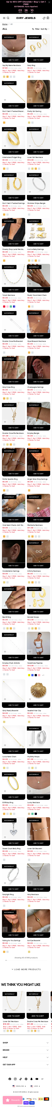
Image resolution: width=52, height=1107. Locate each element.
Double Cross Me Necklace (13, 433)
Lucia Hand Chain (9, 756)
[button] (4, 18)
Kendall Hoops (33, 617)
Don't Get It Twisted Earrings (13, 203)
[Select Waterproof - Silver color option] (14, 76)
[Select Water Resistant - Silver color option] (10, 76)
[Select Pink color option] (39, 675)
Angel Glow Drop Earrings (37, 479)
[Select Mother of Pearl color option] (29, 814)
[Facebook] (9, 1079)
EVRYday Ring (7, 802)
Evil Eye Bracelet (33, 940)
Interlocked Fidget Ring (11, 157)
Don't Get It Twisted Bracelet (13, 111)
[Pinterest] (26, 1079)
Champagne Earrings (35, 387)
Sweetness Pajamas (34, 663)
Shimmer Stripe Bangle (36, 203)
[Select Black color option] (35, 675)
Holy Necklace (33, 894)
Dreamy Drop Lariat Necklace (13, 249)
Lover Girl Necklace (35, 157)
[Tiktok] (20, 1079)
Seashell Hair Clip (34, 711)
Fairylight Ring (8, 894)
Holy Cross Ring (8, 387)
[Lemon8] (42, 1079)
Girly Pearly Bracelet (10, 711)
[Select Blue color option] (32, 675)
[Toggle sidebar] (44, 18)
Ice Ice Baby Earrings (35, 249)
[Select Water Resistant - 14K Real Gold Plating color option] (4, 76)
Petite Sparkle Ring (9, 479)
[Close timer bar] (49, 2)
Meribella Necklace (35, 525)
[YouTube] (37, 1079)
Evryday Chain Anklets (11, 663)
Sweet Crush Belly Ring (11, 848)
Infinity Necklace (34, 571)
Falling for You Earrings (11, 940)
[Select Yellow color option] (29, 675)
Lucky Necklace (33, 802)
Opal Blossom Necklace (36, 341)
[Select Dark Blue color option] (14, 306)
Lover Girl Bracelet (34, 848)
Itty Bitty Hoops (33, 756)
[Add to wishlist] (4, 54)
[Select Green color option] (10, 306)
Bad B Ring (6, 617)
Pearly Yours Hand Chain (37, 295)
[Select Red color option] (4, 306)
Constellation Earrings (10, 571)
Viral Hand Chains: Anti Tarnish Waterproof (13, 525)
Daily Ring (31, 65)
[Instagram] (15, 1079)
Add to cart (13, 60)
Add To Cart (13, 1016)
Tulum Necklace (8, 295)
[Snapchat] (31, 1079)
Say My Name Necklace (11, 65)
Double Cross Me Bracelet (12, 341)
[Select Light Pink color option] (7, 306)
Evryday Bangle (33, 433)
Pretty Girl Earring (34, 111)
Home (4, 24)
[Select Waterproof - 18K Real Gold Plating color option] (7, 76)
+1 (43, 675)
